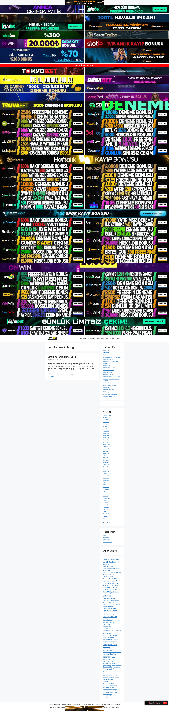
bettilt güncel (116, 604)
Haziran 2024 (106, 449)
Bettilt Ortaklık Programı (109, 385)
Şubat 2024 (106, 458)
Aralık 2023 (106, 462)
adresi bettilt (106, 559)
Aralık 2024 (106, 435)
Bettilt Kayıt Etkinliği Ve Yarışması (112, 357)
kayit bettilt (105, 692)
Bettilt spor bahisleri (108, 652)
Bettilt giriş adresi (109, 598)
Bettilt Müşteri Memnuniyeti (110, 394)
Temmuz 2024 (107, 446)
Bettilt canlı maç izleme (111, 583)
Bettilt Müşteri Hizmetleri (108, 631)
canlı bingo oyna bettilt (113, 685)
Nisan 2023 (106, 480)
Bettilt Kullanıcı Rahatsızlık (62, 356)
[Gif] (84, 159)
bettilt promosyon (113, 641)
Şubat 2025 (106, 431)
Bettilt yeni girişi (117, 667)
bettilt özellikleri (115, 675)
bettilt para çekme (107, 639)
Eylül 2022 (105, 496)
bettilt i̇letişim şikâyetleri (116, 620)
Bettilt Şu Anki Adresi (108, 383)
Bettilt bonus (107, 570)
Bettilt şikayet (108, 679)
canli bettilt (106, 685)
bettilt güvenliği (117, 619)
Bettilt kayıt (111, 622)
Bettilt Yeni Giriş (108, 667)
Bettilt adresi (114, 562)
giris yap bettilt (106, 690)
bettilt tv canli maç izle (109, 657)
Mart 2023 (106, 482)
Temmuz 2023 (107, 473)
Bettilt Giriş (83, 338)
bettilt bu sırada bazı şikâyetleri (108, 572)
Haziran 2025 (106, 426)
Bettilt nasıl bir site (110, 636)
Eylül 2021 (105, 523)
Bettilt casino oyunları (110, 585)
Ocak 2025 (106, 433)
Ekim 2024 (106, 440)
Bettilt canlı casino (110, 578)
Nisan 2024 (106, 453)
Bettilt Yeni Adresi (110, 338)
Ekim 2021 (105, 520)
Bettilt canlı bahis (109, 574)
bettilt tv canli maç (107, 656)
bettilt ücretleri (105, 677)
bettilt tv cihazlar (106, 659)
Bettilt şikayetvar (109, 684)
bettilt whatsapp (107, 663)
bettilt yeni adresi (116, 665)
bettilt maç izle (107, 626)
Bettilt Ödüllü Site (107, 387)
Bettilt (118, 338)
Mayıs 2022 (106, 505)
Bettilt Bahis (106, 564)
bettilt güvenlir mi (108, 619)
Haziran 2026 (106, 417)
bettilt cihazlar (117, 587)
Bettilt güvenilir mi (110, 617)
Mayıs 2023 (106, 478)
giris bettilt (114, 689)
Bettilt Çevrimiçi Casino (109, 389)
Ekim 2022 (106, 493)
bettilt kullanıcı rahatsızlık (64, 374)
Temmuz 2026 (107, 415)
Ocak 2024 (106, 460)
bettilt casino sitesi (108, 587)
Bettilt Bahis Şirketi (108, 374)
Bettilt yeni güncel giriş (110, 670)
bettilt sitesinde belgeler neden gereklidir (110, 648)
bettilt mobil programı (106, 630)
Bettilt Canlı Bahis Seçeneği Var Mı (112, 376)
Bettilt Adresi (106, 350)
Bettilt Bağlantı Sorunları (114, 568)
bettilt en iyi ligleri (113, 589)
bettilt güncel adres (108, 606)
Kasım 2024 (106, 437)
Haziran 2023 (106, 475)
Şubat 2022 (106, 511)
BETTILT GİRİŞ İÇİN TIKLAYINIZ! (84, 65)
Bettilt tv (113, 654)
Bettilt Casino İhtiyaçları (109, 396)
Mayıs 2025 (106, 428)
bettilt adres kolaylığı (53, 374)
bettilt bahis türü (106, 568)
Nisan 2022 (106, 507)
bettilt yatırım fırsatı (115, 663)
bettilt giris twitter (107, 593)
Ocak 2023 (106, 487)
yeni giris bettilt (107, 696)
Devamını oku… (84, 370)
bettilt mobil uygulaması (116, 630)
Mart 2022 (106, 509)
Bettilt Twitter (100, 338)
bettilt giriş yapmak (107, 604)
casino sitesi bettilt (108, 687)
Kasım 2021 (106, 518)
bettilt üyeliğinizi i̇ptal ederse (114, 677)
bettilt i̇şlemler (105, 622)
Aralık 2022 (106, 489)
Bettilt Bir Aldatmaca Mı (109, 367)
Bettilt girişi (106, 600)
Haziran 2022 (106, 502)
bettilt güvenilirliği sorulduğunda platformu (110, 614)
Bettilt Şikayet (91, 338)
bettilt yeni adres (107, 665)
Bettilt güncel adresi (110, 608)
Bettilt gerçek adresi (111, 592)
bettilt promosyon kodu (108, 642)
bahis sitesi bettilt (114, 559)
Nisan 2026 (106, 419)
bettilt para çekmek (114, 639)
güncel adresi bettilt (114, 690)
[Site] (42, 114)
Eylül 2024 (106, 442)
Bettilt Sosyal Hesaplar (109, 392)
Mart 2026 (106, 422)
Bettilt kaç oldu (108, 624)
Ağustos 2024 (106, 444)
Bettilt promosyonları (110, 645)
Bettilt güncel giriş (110, 611)
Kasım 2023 (106, 464)
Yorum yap (51, 376)
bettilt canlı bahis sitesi (108, 576)
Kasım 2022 (106, 491)
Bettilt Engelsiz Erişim (108, 370)
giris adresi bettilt (107, 689)
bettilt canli (117, 572)
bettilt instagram (107, 620)
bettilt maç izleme (74, 374)
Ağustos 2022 (106, 498)
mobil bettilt (110, 692)
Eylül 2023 (106, 469)
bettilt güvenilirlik (106, 613)
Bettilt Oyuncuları (107, 372)
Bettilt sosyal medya (107, 650)
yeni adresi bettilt (107, 694)
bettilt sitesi (106, 647)
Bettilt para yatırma (108, 637)
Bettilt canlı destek (110, 581)
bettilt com (106, 589)
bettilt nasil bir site (107, 633)
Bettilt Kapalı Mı (107, 365)
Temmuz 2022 (107, 500)
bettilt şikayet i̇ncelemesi (107, 681)
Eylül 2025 (105, 424)
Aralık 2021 (106, 516)
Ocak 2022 (106, 514)
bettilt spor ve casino (117, 652)
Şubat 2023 (106, 484)
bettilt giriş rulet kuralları (115, 600)
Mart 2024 (106, 455)
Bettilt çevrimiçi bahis (107, 675)
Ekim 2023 (106, 466)
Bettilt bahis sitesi (110, 566)
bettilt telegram (106, 654)
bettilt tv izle (112, 659)
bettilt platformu (105, 641)
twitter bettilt (117, 692)
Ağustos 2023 (106, 471)
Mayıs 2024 (106, 451)
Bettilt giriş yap (108, 602)
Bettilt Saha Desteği (108, 359)
